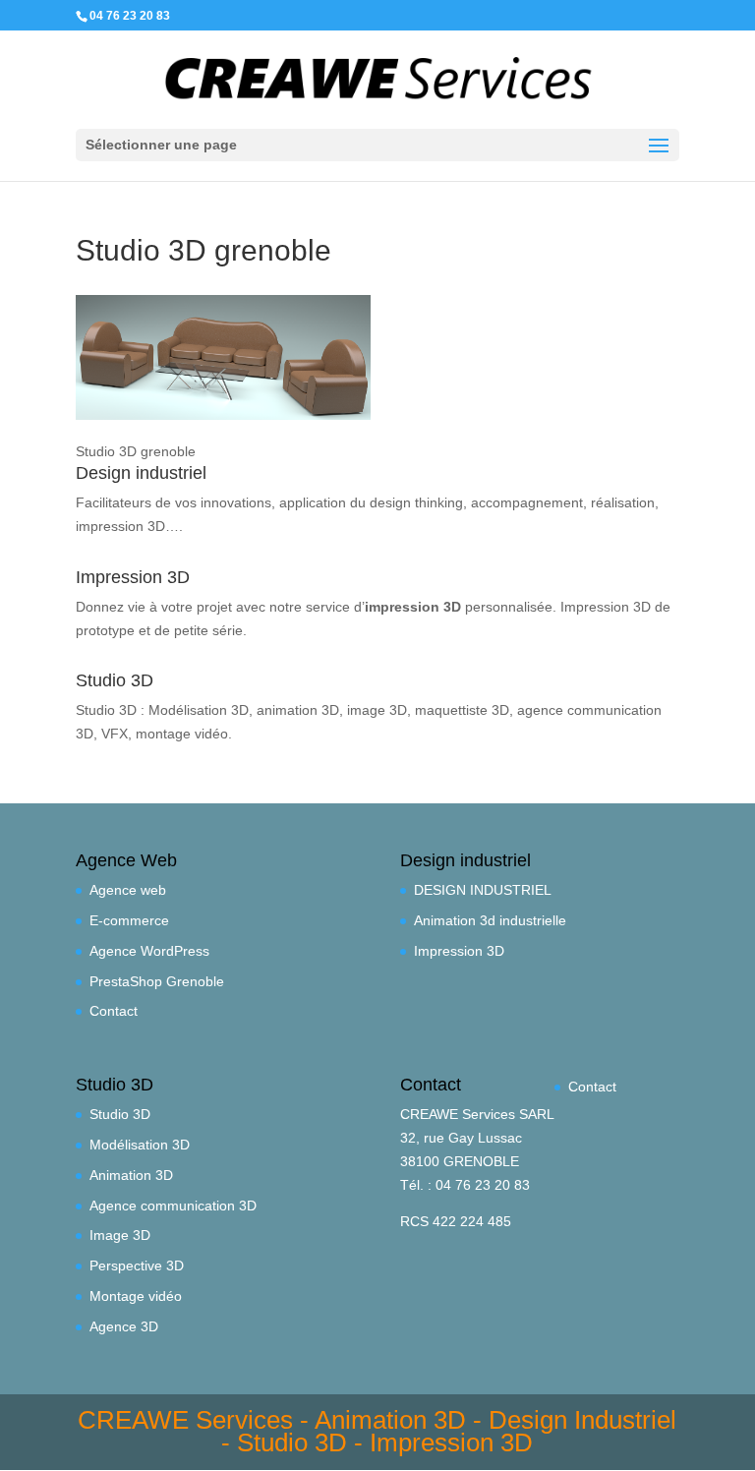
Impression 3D (459, 951)
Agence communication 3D (173, 1205)
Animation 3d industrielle (490, 920)
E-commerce (129, 920)
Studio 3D (119, 1114)
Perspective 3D (136, 1265)
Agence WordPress (149, 951)
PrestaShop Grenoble (156, 981)
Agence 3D (123, 1326)
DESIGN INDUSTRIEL (483, 890)
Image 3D (119, 1235)
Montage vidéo (135, 1296)
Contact (113, 1011)
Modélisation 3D (139, 1144)
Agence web (127, 890)
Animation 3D (131, 1175)
